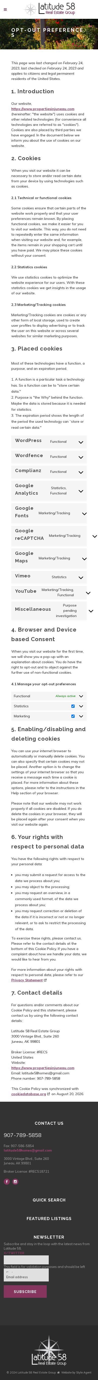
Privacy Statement (27, 980)
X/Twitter (14, 1253)
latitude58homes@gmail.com (28, 1150)
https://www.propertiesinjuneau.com (42, 109)
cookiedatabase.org (28, 1094)
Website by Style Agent (76, 1372)
